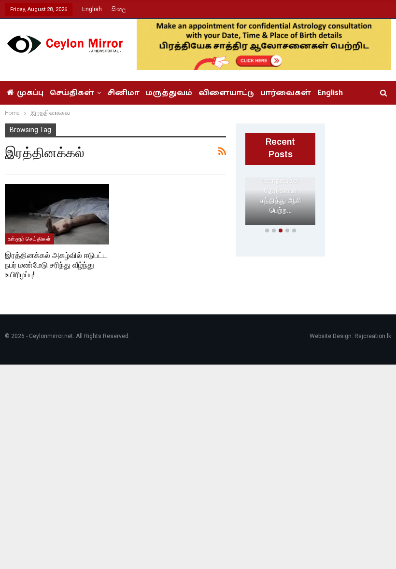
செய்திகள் (72, 92)
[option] (280, 203)
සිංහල (119, 9)
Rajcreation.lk (372, 336)
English (92, 9)
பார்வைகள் (285, 92)
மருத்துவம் (169, 92)
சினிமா (123, 92)
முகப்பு (30, 92)
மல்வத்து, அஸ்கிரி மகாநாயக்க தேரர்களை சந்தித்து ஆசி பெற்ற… (280, 185)
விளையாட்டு (226, 92)
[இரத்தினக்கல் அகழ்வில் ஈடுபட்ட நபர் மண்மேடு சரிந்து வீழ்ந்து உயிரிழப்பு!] (57, 214)
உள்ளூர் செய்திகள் (29, 239)
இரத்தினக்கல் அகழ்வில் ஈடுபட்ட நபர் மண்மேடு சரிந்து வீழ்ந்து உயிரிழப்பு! (56, 265)
